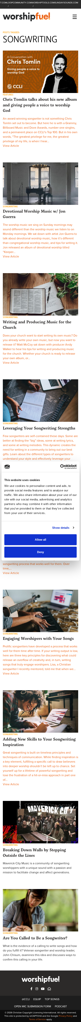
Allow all (40, 539)
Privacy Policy (66, 1016)
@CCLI (26, 999)
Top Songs (52, 999)
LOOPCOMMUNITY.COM (19, 2)
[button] (40, 72)
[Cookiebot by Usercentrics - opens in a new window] (60, 466)
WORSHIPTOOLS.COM (43, 2)
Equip (37, 999)
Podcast (61, 1006)
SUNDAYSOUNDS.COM (66, 2)
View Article (11, 146)
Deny (40, 552)
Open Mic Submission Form (32, 1006)
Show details (60, 527)
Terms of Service (37, 1019)
